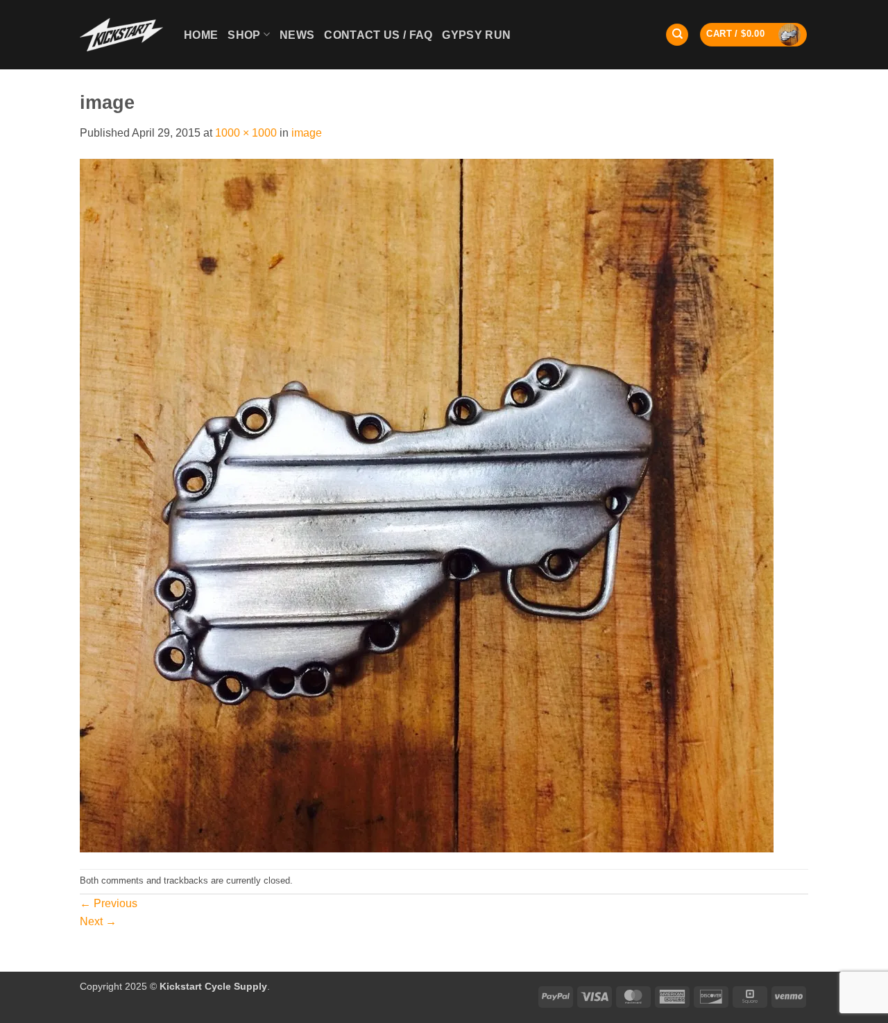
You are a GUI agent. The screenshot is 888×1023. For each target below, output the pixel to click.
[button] (753, 34)
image (306, 133)
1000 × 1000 (246, 133)
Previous (108, 903)
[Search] (677, 35)
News (297, 35)
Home (201, 35)
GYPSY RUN (476, 35)
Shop (244, 35)
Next (98, 921)
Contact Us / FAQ (378, 35)
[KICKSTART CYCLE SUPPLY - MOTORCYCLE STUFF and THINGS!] (121, 34)
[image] (427, 504)
